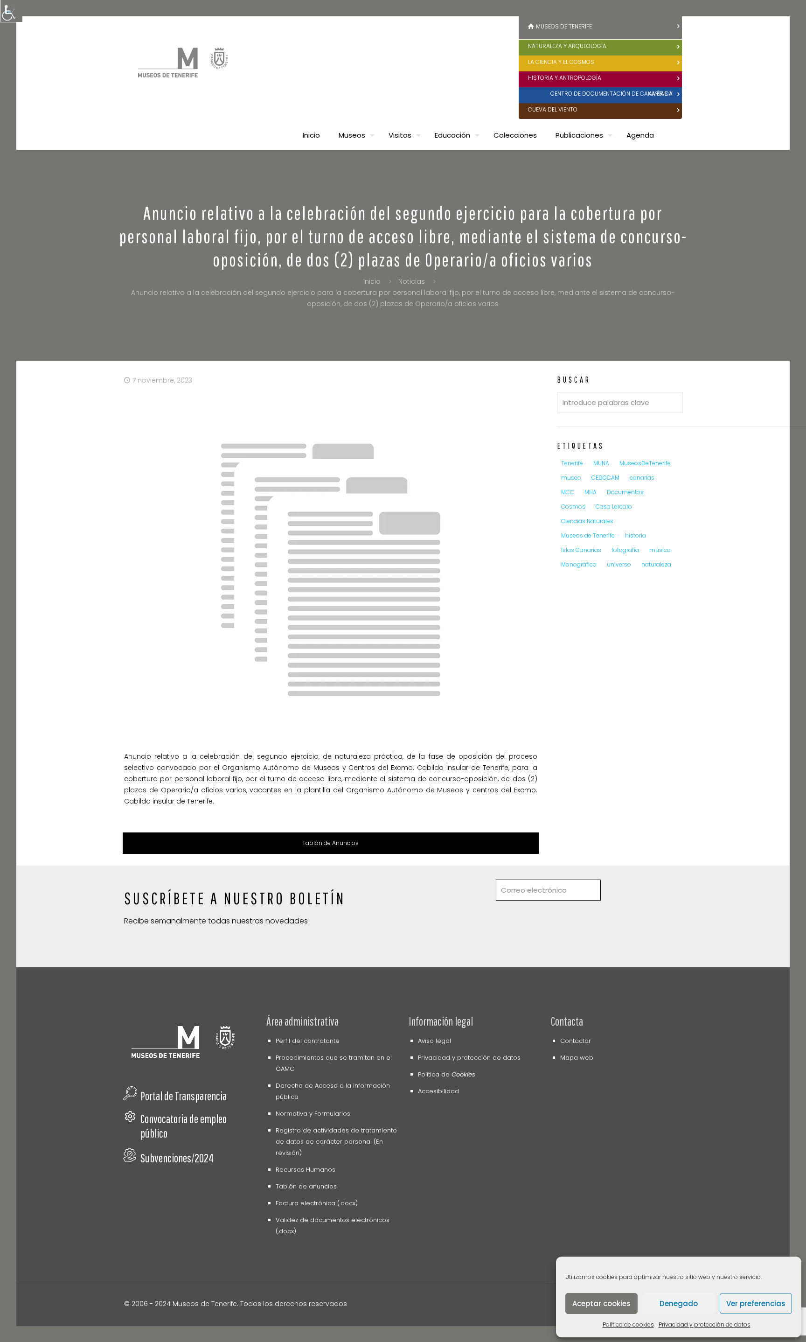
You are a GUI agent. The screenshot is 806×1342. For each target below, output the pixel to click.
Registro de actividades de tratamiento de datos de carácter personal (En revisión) (336, 1141)
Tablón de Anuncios (330, 843)
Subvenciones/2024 (177, 1158)
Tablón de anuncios (306, 1186)
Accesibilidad (438, 1091)
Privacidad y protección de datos (704, 1324)
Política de (446, 1074)
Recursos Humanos (305, 1169)
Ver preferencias (755, 1303)
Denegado (679, 1303)
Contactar (575, 1040)
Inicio (372, 281)
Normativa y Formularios (313, 1113)
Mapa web (576, 1057)
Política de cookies (628, 1324)
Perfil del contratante (308, 1040)
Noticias (411, 281)
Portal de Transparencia (183, 1096)
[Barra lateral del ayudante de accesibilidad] (11, 11)
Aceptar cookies (601, 1303)
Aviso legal (434, 1040)
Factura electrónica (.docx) (317, 1203)
